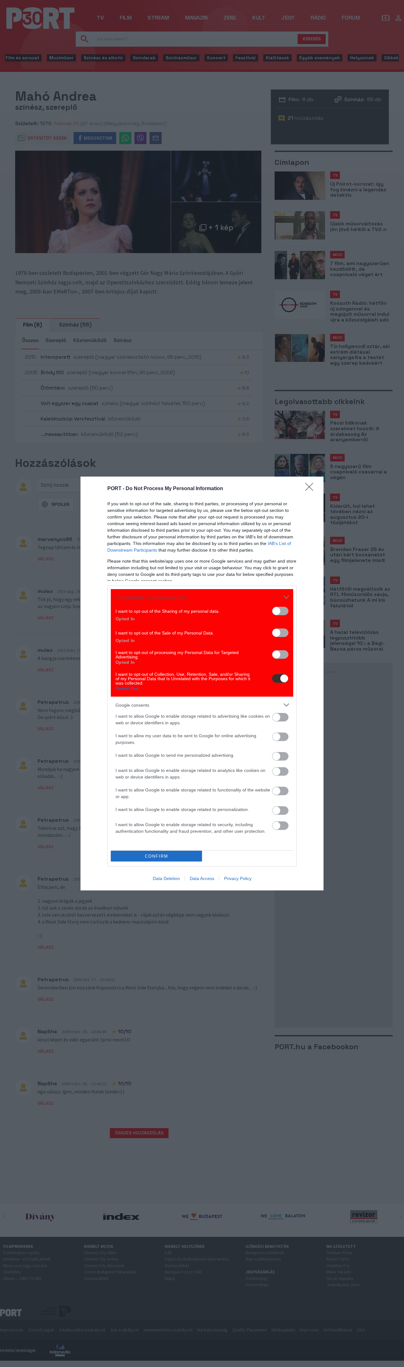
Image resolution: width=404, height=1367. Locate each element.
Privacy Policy (238, 878)
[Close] (311, 489)
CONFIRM (156, 856)
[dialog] (202, 683)
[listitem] (202, 597)
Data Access (202, 878)
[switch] (280, 611)
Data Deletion (166, 878)
